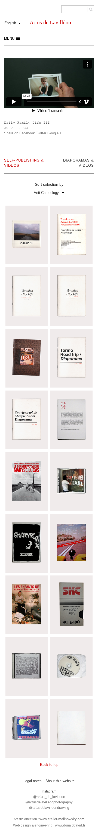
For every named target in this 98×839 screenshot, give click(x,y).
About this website (60, 781)
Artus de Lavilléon (50, 22)
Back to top (49, 765)
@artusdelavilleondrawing (49, 808)
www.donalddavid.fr (70, 825)
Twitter (41, 133)
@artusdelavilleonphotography (49, 802)
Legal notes (32, 781)
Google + (54, 133)
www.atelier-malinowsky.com (61, 819)
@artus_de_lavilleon (49, 797)
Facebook (27, 133)
